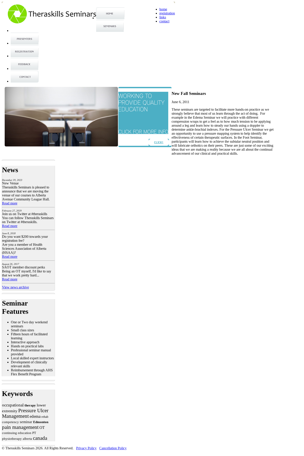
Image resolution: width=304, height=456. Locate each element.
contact (164, 21)
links (162, 17)
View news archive (15, 287)
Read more (9, 203)
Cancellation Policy (113, 448)
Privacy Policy (86, 448)
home (163, 9)
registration (167, 13)
